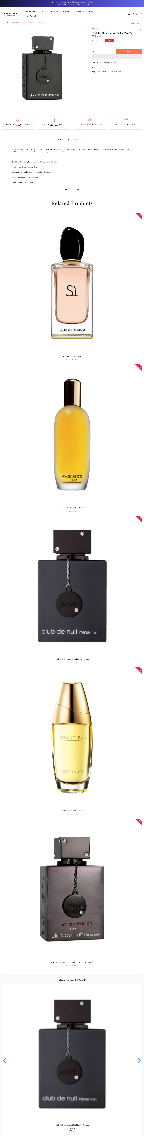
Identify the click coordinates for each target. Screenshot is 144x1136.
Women (54, 11)
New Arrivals (31, 16)
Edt (108, 77)
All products (31, 11)
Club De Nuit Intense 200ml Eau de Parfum (90, 249)
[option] (18, 234)
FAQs (40, 338)
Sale (91, 11)
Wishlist (41, 342)
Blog (75, 346)
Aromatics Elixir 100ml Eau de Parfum (54, 248)
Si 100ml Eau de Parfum (18, 248)
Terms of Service (79, 338)
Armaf (98, 77)
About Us (41, 331)
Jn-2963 (114, 77)
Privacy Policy (78, 331)
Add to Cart (123, 51)
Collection (79, 11)
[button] (62, 311)
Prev (132, 24)
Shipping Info (79, 335)
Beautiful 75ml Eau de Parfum (126, 248)
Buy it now (108, 59)
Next (139, 24)
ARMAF (95, 29)
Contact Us (42, 335)
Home (4, 23)
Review (79, 140)
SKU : (94, 73)
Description (64, 140)
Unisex (66, 11)
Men (44, 11)
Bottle (104, 77)
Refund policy (79, 342)
